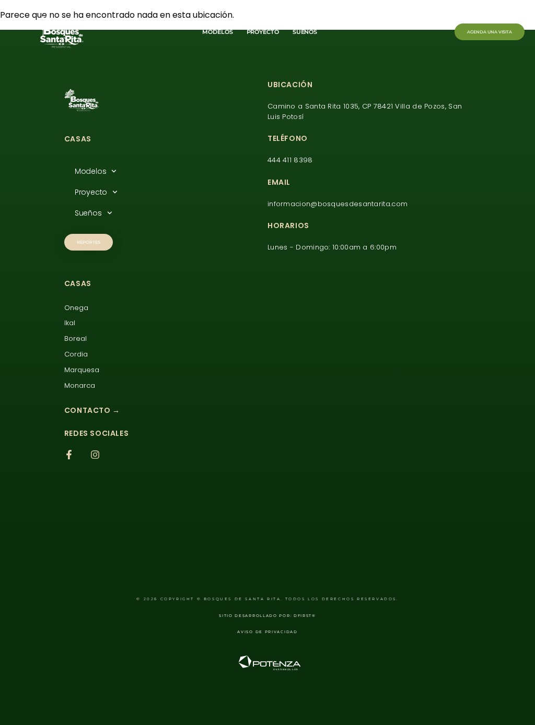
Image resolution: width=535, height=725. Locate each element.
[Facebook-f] (69, 454)
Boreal (75, 338)
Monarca (79, 385)
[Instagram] (95, 454)
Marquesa (81, 370)
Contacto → (92, 410)
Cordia (76, 354)
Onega (76, 308)
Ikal (69, 323)
